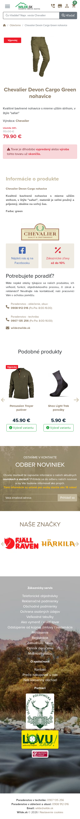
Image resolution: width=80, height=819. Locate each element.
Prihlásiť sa (67, 498)
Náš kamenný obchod (40, 680)
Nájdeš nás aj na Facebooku (22, 260)
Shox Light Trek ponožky (58, 408)
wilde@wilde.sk (20, 328)
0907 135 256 (20, 320)
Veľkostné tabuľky (40, 617)
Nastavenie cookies (51, 812)
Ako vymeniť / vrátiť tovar (40, 622)
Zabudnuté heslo (40, 643)
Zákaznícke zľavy (58, 260)
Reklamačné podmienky (40, 601)
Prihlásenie (40, 632)
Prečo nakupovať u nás (40, 675)
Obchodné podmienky (40, 606)
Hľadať (70, 15)
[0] (74, 7)
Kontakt (40, 669)
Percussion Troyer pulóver (21, 408)
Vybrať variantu (23, 428)
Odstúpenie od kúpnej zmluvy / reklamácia (40, 627)
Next (76, 399)
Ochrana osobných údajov (40, 611)
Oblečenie (15, 25)
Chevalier (22, 121)
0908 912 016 (19, 308)
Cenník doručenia (40, 648)
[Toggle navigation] (7, 6)
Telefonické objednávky (40, 596)
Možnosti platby (40, 653)
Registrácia (40, 638)
